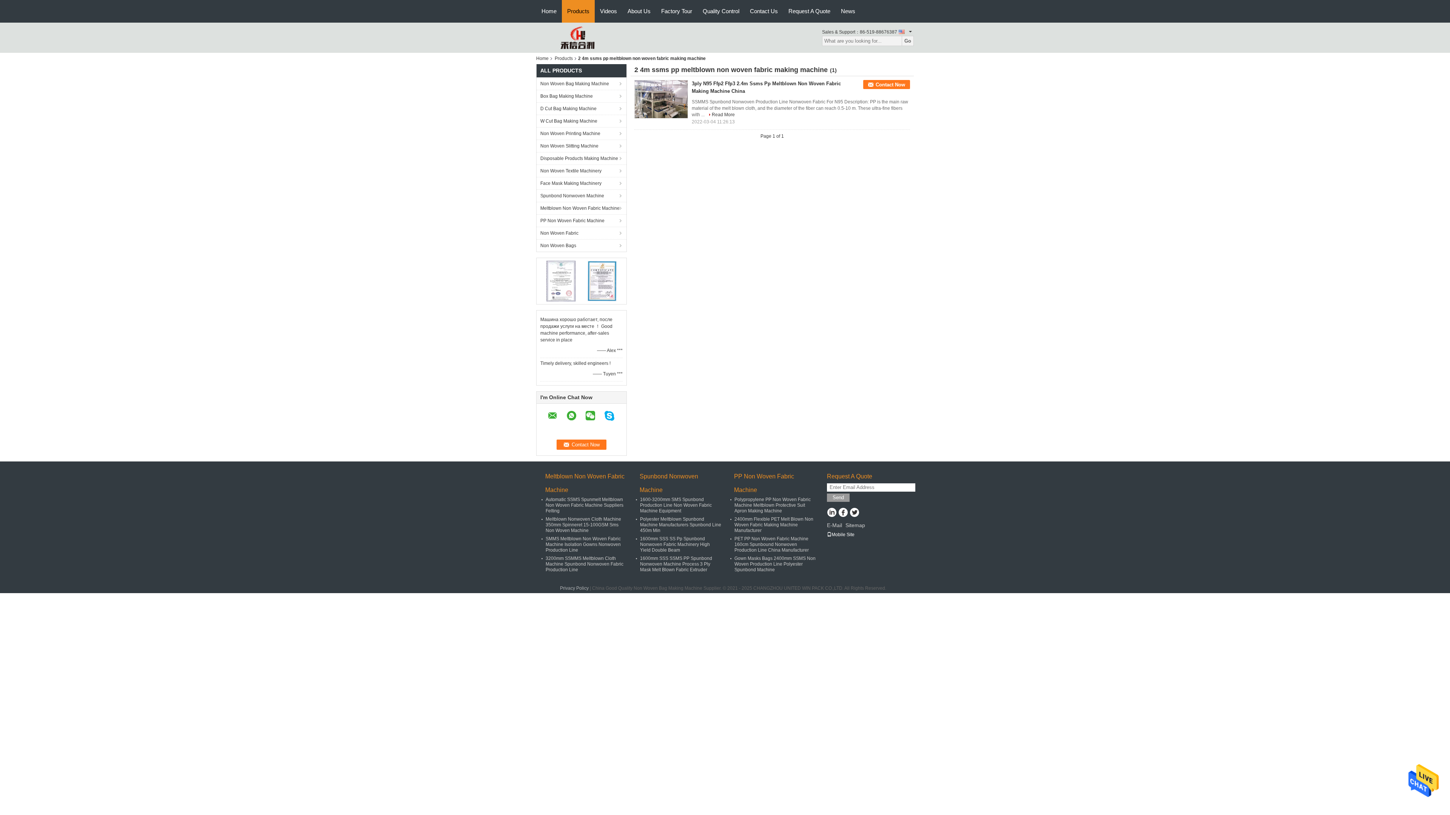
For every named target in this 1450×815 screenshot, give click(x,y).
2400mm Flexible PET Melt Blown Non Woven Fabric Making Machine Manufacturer (773, 525)
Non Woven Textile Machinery (571, 171)
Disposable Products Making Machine (579, 158)
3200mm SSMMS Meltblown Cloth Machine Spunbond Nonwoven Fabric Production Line (584, 564)
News (848, 11)
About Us (639, 11)
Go (907, 41)
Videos (608, 11)
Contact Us (764, 11)
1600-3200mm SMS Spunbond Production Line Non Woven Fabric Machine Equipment (676, 505)
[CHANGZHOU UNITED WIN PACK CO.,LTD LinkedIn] (831, 513)
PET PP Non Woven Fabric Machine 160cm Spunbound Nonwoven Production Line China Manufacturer (771, 544)
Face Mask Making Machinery (571, 183)
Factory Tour (676, 11)
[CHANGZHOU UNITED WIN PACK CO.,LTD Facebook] (843, 513)
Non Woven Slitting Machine (569, 146)
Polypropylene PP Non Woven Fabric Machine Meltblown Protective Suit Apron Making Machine (772, 505)
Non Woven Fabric (559, 233)
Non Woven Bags (558, 245)
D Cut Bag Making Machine (568, 108)
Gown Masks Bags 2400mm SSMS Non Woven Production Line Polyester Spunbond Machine (775, 564)
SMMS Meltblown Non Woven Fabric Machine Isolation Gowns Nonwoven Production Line (583, 544)
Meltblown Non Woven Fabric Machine (580, 208)
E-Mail (834, 525)
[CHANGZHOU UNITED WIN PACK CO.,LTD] (577, 37)
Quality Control (721, 11)
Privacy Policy (574, 588)
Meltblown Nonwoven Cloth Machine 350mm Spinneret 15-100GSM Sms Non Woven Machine (583, 525)
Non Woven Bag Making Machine (574, 83)
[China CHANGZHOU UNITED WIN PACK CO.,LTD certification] (561, 280)
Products (578, 11)
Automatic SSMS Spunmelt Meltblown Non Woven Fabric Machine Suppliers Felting (584, 505)
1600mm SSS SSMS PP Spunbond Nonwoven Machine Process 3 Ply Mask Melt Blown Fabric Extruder (676, 564)
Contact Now (890, 85)
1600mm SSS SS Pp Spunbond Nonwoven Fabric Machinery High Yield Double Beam (675, 544)
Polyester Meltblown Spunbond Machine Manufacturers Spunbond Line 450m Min (680, 525)
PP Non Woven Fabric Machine (572, 220)
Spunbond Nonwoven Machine (572, 195)
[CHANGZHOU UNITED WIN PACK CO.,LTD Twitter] (854, 513)
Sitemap (855, 525)
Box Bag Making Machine (566, 96)
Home (549, 11)
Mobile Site (843, 534)
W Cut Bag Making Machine (568, 121)
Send (838, 497)
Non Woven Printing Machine (570, 133)
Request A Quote (809, 11)
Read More (723, 114)
